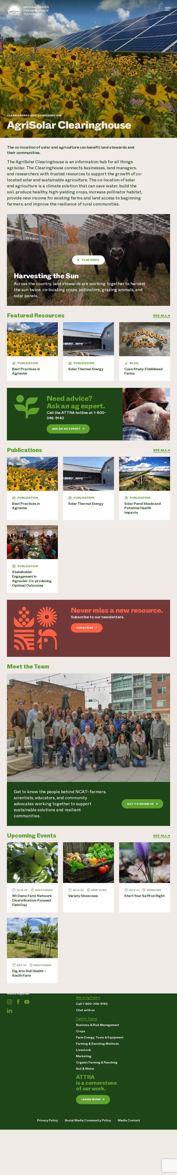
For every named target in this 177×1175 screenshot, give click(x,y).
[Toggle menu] (167, 9)
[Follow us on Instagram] (9, 1001)
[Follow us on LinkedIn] (9, 1010)
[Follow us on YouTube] (26, 1001)
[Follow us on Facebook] (18, 1001)
